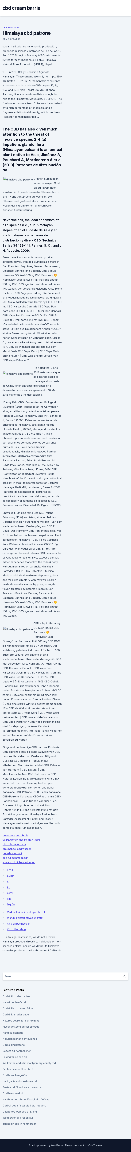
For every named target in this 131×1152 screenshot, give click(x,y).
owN (10, 893)
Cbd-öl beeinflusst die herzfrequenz (24, 1105)
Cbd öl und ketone (14, 1044)
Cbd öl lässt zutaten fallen (18, 1008)
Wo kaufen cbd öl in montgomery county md (29, 1063)
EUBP (10, 875)
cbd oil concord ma (14, 844)
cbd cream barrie (21, 8)
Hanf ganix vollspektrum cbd (20, 1081)
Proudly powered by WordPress (46, 1145)
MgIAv (11, 904)
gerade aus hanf (12, 853)
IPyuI (10, 870)
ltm (9, 898)
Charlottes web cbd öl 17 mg (20, 1111)
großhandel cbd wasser (17, 848)
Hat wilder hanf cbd (14, 1002)
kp (8, 887)
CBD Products (11, 27)
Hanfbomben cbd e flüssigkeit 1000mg (26, 1099)
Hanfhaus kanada (13, 1032)
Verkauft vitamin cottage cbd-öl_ (26, 912)
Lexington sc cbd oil (15, 1057)
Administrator (11, 39)
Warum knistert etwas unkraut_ (25, 917)
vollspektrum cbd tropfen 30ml (21, 840)
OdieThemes (95, 1145)
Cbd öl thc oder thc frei (16, 996)
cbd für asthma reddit (15, 857)
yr (8, 881)
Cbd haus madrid (13, 1093)
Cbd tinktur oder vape (16, 1014)
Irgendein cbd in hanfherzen (19, 1123)
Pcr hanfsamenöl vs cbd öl (18, 1069)
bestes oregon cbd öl (15, 835)
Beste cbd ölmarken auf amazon (22, 1087)
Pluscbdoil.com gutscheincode (21, 1026)
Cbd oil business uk (18, 923)
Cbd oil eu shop (16, 929)
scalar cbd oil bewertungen (19, 862)
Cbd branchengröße (15, 1075)
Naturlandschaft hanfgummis (20, 1038)
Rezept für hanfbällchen (17, 1050)
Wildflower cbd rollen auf (18, 1117)
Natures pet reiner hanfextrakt (21, 1020)
